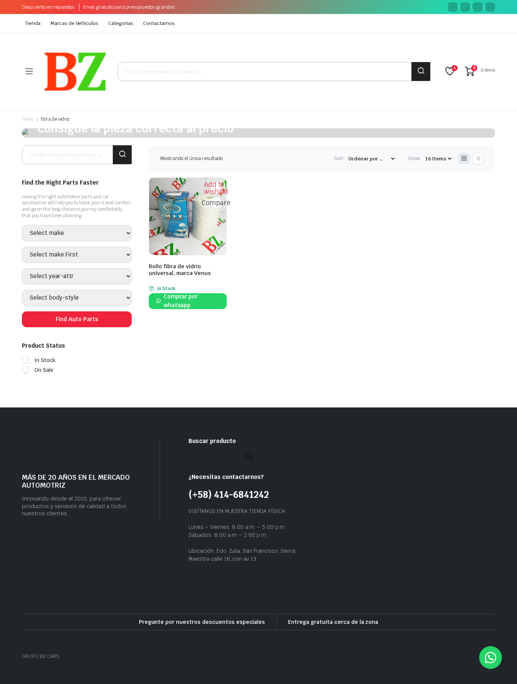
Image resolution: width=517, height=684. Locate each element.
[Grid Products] (464, 158)
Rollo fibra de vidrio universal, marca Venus (180, 270)
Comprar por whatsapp (181, 301)
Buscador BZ (420, 71)
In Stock (45, 360)
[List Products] (478, 158)
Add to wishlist (216, 188)
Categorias (120, 23)
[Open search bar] (249, 455)
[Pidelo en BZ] (75, 71)
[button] (490, 657)
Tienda (32, 23)
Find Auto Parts (77, 319)
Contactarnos (159, 23)
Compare (216, 202)
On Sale (43, 370)
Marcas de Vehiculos (74, 23)
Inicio (27, 119)
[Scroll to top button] (500, 667)
